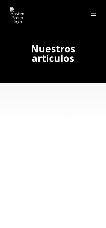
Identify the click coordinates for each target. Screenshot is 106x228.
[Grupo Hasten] (18, 15)
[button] (93, 15)
